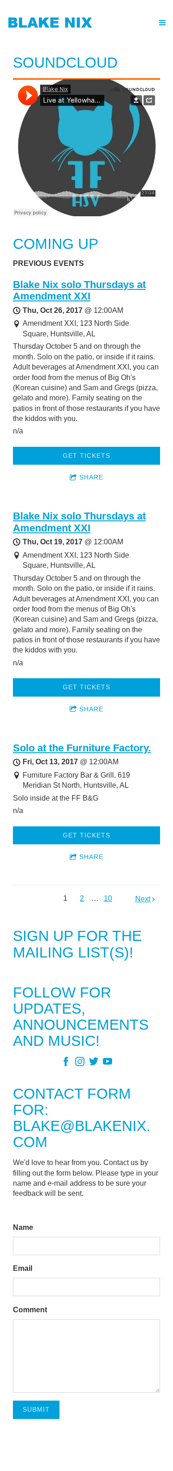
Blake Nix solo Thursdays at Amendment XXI (79, 290)
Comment (30, 1310)
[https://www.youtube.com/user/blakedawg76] (107, 1063)
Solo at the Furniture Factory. (82, 748)
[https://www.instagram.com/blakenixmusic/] (79, 1063)
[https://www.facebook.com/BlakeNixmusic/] (66, 1063)
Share (91, 477)
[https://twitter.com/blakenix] (93, 1063)
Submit (36, 1409)
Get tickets (86, 455)
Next (142, 899)
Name (23, 1227)
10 (108, 898)
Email (22, 1268)
